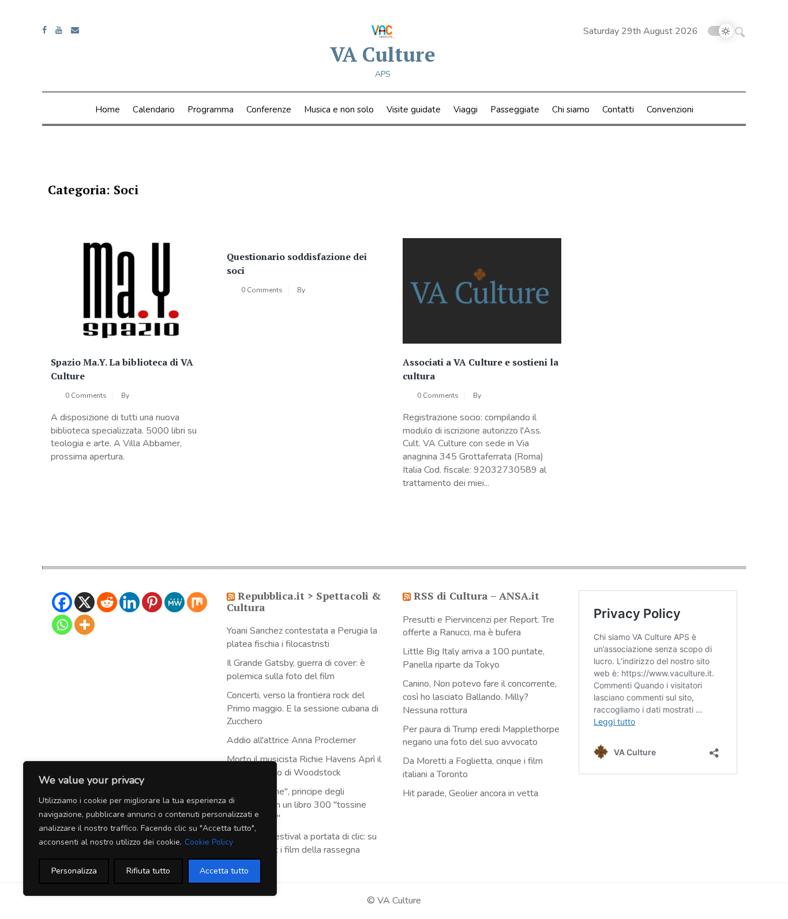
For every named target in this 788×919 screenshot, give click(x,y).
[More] (84, 625)
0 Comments (86, 395)
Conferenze (268, 109)
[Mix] (197, 602)
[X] (84, 602)
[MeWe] (174, 602)
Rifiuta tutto (148, 870)
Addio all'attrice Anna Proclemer (291, 740)
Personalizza (74, 870)
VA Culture (383, 54)
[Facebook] (62, 602)
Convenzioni (670, 109)
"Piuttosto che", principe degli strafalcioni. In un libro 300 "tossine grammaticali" (296, 804)
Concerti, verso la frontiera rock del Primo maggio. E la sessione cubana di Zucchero (302, 708)
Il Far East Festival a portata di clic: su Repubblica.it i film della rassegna (302, 843)
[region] (150, 828)
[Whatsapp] (62, 625)
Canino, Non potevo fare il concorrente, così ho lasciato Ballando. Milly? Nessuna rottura (480, 697)
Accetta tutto (224, 870)
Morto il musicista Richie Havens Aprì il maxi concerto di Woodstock (304, 766)
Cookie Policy (209, 842)
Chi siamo (571, 109)
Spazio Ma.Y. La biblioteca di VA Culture (122, 369)
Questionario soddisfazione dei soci (297, 263)
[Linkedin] (129, 602)
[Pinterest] (152, 602)
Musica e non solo (339, 109)
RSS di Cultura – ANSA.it (476, 595)
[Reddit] (107, 602)
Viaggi (465, 109)
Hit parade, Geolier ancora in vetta (470, 793)
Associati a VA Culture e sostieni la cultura (480, 369)
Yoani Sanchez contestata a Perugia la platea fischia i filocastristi (302, 637)
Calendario (154, 109)
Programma (210, 109)
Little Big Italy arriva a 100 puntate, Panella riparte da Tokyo (474, 658)
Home (107, 109)
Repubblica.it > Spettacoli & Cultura (304, 601)
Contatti (618, 109)
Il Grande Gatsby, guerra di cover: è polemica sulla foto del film (296, 670)
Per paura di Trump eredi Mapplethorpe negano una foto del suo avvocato (481, 736)
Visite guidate (414, 109)
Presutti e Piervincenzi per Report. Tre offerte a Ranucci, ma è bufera (478, 626)
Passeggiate (514, 109)
